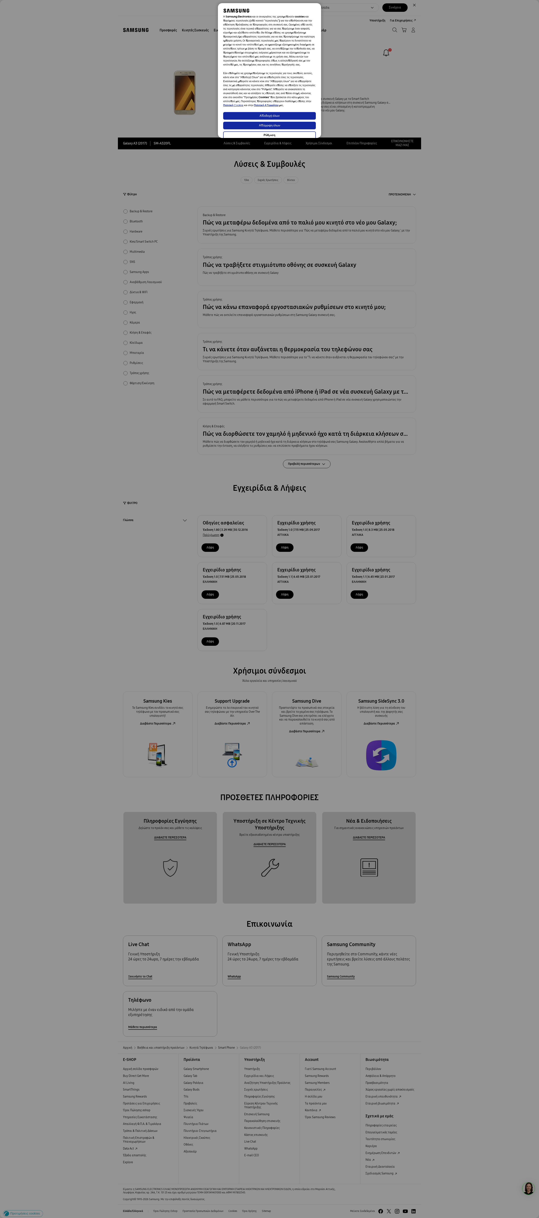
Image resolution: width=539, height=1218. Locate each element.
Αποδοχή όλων (270, 116)
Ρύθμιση (269, 135)
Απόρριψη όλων (269, 125)
